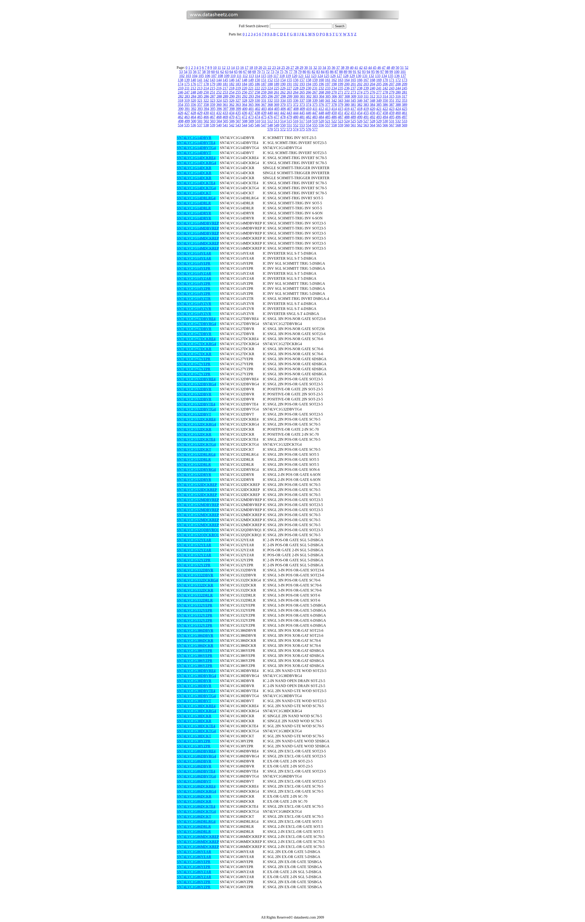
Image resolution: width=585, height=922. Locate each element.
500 (193, 121)
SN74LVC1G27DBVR (194, 329)
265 (302, 92)
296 (270, 96)
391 (187, 109)
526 (359, 121)
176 (193, 84)
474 (257, 117)
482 (308, 117)
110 (233, 76)
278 (385, 92)
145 (225, 80)
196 (321, 84)
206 (385, 84)
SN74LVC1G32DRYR (194, 475)
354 (180, 105)
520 (321, 121)
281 (404, 92)
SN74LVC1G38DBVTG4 (196, 696)
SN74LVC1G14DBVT (194, 153)
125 (326, 76)
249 (199, 92)
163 (340, 80)
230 (308, 88)
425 (404, 109)
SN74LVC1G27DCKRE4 (196, 339)
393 (200, 109)
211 (187, 88)
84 (322, 72)
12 (224, 67)
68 (249, 72)
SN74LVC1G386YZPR (194, 661)
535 (187, 125)
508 (244, 121)
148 (244, 80)
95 (373, 72)
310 (360, 96)
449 (327, 113)
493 (379, 117)
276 (372, 92)
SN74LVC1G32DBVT (194, 414)
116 (269, 76)
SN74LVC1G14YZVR (194, 304)
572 (283, 129)
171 (391, 80)
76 (286, 72)
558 (334, 125)
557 (327, 125)
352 (398, 100)
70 (259, 72)
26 (288, 67)
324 (219, 100)
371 (289, 105)
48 (388, 67)
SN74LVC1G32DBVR (194, 389)
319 (187, 100)
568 (398, 125)
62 (222, 72)
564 (372, 125)
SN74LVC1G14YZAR (194, 273)
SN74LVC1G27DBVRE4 (196, 319)
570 (270, 129)
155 (289, 80)
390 (180, 109)
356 (193, 105)
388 (398, 105)
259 (263, 92)
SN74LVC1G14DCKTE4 (196, 183)
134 (384, 76)
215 (212, 88)
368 (270, 105)
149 (251, 80)
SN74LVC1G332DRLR (195, 595)
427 (187, 113)
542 (231, 125)
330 (257, 100)
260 (270, 92)
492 (372, 117)
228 (295, 88)
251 (212, 92)
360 (219, 105)
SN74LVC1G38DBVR (194, 681)
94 (368, 72)
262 (283, 92)
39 (347, 67)
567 (391, 125)
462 (180, 117)
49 (393, 67)
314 (385, 96)
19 (256, 67)
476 (270, 117)
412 (321, 109)
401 (251, 109)
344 (347, 100)
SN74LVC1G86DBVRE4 (196, 751)
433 (225, 113)
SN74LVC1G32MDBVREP (198, 500)
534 (180, 125)
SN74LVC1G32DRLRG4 (196, 454)
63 (227, 72)
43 (365, 67)
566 (385, 125)
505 (225, 121)
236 (347, 88)
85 (327, 72)
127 (339, 76)
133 (377, 76)
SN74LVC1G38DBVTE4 (196, 691)
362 (231, 105)
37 (338, 67)
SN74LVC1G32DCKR (194, 429)
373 (302, 105)
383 (366, 105)
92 (359, 72)
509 (251, 121)
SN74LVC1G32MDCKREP (198, 515)
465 (199, 117)
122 (307, 76)
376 (321, 105)
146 (231, 80)
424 (398, 109)
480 (295, 117)
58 (204, 72)
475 (263, 117)
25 (283, 67)
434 (231, 113)
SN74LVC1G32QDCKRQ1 (198, 535)
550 (283, 125)
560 (347, 125)
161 (327, 80)
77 (290, 72)
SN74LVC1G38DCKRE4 (196, 706)
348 (372, 100)
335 (289, 100)
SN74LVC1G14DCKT (194, 193)
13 (228, 67)
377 (327, 105)
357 (199, 105)
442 (283, 113)
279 (391, 92)
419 (366, 109)
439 (263, 113)
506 (232, 121)
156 (295, 80)
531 (391, 121)
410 (308, 109)
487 (340, 117)
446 (308, 113)
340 (321, 100)
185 (251, 84)
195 (315, 84)
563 (366, 125)
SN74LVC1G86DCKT (194, 816)
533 (404, 121)
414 (334, 109)
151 (263, 80)
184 (244, 84)
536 (193, 125)
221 (251, 88)
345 (353, 100)
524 (347, 121)
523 (340, 121)
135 (390, 76)
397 (225, 109)
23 (274, 67)
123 (313, 76)
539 (212, 125)
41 (356, 67)
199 (340, 84)
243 (391, 88)
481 (302, 117)
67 (245, 72)
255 (238, 92)
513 (276, 121)
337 (302, 100)
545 (251, 125)
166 (359, 80)
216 (219, 88)
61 (217, 72)
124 (320, 76)
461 (404, 113)
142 (206, 80)
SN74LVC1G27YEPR (193, 359)
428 (193, 113)
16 (242, 67)
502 (206, 121)
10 (215, 67)
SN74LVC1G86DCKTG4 (196, 811)
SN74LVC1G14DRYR (194, 213)
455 (366, 113)
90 (350, 72)
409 (302, 109)
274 (359, 92)
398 (232, 109)
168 (372, 80)
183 (238, 84)
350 (385, 100)
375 (315, 105)
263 (289, 92)
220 (244, 88)
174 (180, 84)
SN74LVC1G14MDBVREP (198, 223)
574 (295, 129)
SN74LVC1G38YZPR (193, 741)
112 (245, 76)
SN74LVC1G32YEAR (194, 540)
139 (187, 80)
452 (347, 113)
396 (219, 109)
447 (315, 113)
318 (180, 100)
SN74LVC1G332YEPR (194, 605)
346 (359, 100)
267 (315, 92)
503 (212, 121)
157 (302, 80)
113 (251, 76)
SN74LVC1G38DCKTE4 (196, 726)
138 (180, 80)
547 (263, 125)
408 (296, 109)
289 (225, 96)
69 (254, 72)
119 (288, 76)
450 (334, 113)
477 (276, 117)
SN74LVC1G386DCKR (195, 640)
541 (225, 125)
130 (358, 76)
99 (391, 72)
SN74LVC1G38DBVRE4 (196, 671)
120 (294, 76)
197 (327, 84)
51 (402, 67)
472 (244, 117)
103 (188, 76)
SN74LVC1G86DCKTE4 (196, 806)
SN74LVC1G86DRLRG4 (196, 821)
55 (190, 72)
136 (397, 76)
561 (353, 125)
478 (283, 117)
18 (251, 67)
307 (340, 96)
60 (213, 72)
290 (232, 96)
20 (260, 67)
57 (199, 72)
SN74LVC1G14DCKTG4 (196, 188)
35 (329, 67)
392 (193, 109)
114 (257, 76)
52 (406, 67)
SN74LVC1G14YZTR (194, 299)
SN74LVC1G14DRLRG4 (196, 198)
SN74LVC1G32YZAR (194, 550)
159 (315, 80)
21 (265, 67)
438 (257, 113)
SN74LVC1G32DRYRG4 (196, 470)
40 (352, 67)
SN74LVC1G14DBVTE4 (196, 143)
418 (359, 109)
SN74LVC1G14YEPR (193, 263)
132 (371, 76)
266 (308, 92)
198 (334, 84)
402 (257, 109)
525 (353, 121)
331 (263, 100)
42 (361, 67)
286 (206, 96)
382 (359, 105)
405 (276, 109)
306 (334, 96)
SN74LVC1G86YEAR (194, 852)
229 (302, 88)
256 (244, 92)
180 (219, 84)
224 (270, 88)
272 (347, 92)
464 (193, 117)
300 (296, 96)
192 (295, 84)
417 (353, 109)
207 (391, 84)
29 (301, 67)
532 (398, 121)
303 (315, 96)
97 (382, 72)
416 (347, 109)
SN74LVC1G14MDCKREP (198, 238)
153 (276, 80)
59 (208, 72)
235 (340, 88)
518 (308, 121)
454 (359, 113)
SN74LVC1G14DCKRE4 (196, 158)
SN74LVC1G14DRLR (194, 203)
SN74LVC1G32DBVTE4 (196, 404)
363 (238, 105)
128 (345, 76)
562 (359, 125)
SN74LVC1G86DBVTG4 (196, 776)
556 (321, 125)
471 (238, 117)
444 (295, 113)
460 (398, 113)
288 (219, 96)
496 (398, 117)
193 (302, 84)
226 (283, 88)
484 (321, 117)
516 (295, 121)
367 (263, 105)
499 (187, 121)
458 (385, 113)
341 (327, 100)
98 (386, 72)
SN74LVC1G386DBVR (195, 630)
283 (187, 96)
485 (327, 117)
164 (347, 80)
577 (315, 129)
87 (336, 72)
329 (251, 100)
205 (379, 84)
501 (200, 121)
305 (328, 96)
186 (257, 84)
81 (309, 72)
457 (379, 113)
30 (306, 67)
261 (276, 92)
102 (182, 76)
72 (268, 72)
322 (206, 100)
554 (308, 125)
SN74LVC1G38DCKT (194, 736)
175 (187, 84)
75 (281, 72)
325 (225, 100)
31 (310, 67)
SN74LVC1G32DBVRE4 (196, 379)
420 (372, 109)
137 (403, 76)
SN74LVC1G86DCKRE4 (196, 786)
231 (315, 88)
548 (270, 125)
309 (353, 96)
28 (297, 67)
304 (321, 96)
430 (206, 113)
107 (214, 76)
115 (263, 76)
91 (354, 72)
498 (180, 121)
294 (257, 96)
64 (231, 72)
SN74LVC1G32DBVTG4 (196, 409)
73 (272, 72)
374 (308, 105)
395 (212, 109)
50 (397, 67)
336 (295, 100)
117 (276, 76)
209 (404, 84)
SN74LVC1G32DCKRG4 (196, 424)
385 (379, 105)
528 (372, 121)
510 (257, 121)
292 (244, 96)
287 (212, 96)
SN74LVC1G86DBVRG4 (196, 756)
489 (353, 117)
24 (278, 67)
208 (398, 84)
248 (193, 92)
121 (301, 76)
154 (283, 80)
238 (359, 88)
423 (391, 109)
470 (231, 117)
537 (199, 125)
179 (212, 84)
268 (321, 92)
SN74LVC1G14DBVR (194, 138)
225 (276, 88)
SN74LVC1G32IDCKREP (197, 485)
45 (374, 67)
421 (379, 109)
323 (212, 100)
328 (244, 100)
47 (384, 67)
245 (404, 88)
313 (379, 96)
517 (302, 121)
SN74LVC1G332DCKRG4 (197, 580)
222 (257, 88)
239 (366, 88)
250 (206, 92)
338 (308, 100)
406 (283, 109)
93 (364, 72)
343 (340, 100)
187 (263, 84)
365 (251, 105)
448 (321, 113)
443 (289, 113)
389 (404, 105)
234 (334, 88)
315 (391, 96)
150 (257, 80)
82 (313, 72)
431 (212, 113)
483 (315, 117)
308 (347, 96)
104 (194, 76)
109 (226, 76)
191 (289, 84)
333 (276, 100)
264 (295, 92)
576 (308, 129)
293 (251, 96)
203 (366, 84)
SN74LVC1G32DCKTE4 (196, 439)
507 (238, 121)
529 (379, 121)
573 (289, 129)
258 (257, 92)
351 (391, 100)
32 (315, 67)
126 (333, 76)
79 (300, 72)
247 (187, 92)
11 (219, 67)
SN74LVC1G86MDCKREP (198, 837)
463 (187, 117)
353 (404, 100)
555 (315, 125)
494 (385, 117)
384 (372, 105)
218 (231, 88)
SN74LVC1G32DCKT (194, 449)
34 (324, 67)
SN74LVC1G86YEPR (193, 862)
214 (206, 88)
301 (302, 96)
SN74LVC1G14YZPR (193, 283)
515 (289, 121)
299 (289, 96)
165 (353, 80)
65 (236, 72)
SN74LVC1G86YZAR (194, 872)
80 (304, 72)
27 (292, 67)
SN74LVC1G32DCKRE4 (196, 419)
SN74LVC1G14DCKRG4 (196, 163)
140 (193, 80)
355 (187, 105)
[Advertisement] (292, 51)
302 (308, 96)
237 (353, 88)
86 (332, 72)
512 (270, 121)
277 (379, 92)
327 (238, 100)
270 (334, 92)
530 (385, 121)
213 (199, 88)
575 (302, 129)
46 (379, 67)
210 (180, 88)
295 (264, 96)
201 (353, 84)
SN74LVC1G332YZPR (194, 615)
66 (240, 72)
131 (365, 76)
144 (219, 80)
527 (366, 121)
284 (193, 96)
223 (263, 88)
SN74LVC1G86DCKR (194, 796)
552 (295, 125)
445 (302, 113)
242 (385, 88)
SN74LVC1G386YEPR (194, 651)
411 (315, 109)
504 (219, 121)
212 (193, 88)
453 (353, 113)
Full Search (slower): (254, 26)
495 (391, 117)
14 (233, 67)
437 (251, 113)
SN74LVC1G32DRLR (194, 459)
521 (327, 121)
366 (257, 105)
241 (379, 88)
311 (366, 96)
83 (318, 72)
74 (277, 72)
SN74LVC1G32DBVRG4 (196, 384)
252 (219, 92)
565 (379, 125)
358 (206, 105)
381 (353, 105)
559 (340, 125)
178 (206, 84)
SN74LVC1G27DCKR (194, 349)
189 (276, 84)
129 (352, 76)
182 (231, 84)
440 (270, 113)
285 (200, 96)
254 (231, 92)
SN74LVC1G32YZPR (193, 560)
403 (264, 109)
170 (385, 80)
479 (289, 117)
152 (270, 80)
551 (289, 125)
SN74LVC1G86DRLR (194, 827)
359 (212, 105)
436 (244, 113)
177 (199, 84)
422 (385, 109)
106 (207, 76)
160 (321, 80)
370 (283, 105)
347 (366, 100)
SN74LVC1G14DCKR (194, 168)
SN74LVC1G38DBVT (194, 701)
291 (238, 96)
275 (366, 92)
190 (283, 84)
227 (289, 88)
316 (398, 96)
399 (238, 109)
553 (302, 125)
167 (366, 80)
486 (334, 117)
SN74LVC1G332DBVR (195, 570)
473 (251, 117)
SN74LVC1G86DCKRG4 (196, 791)
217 (225, 88)
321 (199, 100)
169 (379, 80)
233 (327, 88)
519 (315, 121)
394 (206, 109)
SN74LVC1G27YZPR (193, 369)
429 (199, 113)
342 (334, 100)
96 (377, 72)
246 (180, 92)
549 (276, 125)
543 (238, 125)
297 (276, 96)
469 (225, 117)
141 (199, 80)
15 (237, 67)
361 (225, 105)
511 (263, 121)
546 (257, 125)
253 (225, 92)
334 (283, 100)
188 (270, 84)
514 (283, 121)
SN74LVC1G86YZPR (193, 882)
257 (251, 92)
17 (246, 67)
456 (372, 113)
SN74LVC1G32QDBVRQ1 (198, 530)
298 (283, 96)
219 (238, 88)
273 (353, 92)
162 (334, 80)
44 (370, 67)
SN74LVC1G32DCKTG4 (196, 444)
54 (185, 72)
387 (391, 105)
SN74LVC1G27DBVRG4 (196, 324)
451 (340, 113)
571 (276, 129)
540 (219, 125)
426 (180, 113)
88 (341, 72)
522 (334, 121)
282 (180, 96)
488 (347, 117)
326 (231, 100)
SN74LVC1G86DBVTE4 (196, 771)
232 (321, 88)
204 (372, 84)
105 (201, 76)
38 (342, 67)
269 (327, 92)
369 (276, 105)
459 (391, 113)
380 (347, 105)
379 (340, 105)
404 (270, 109)
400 (244, 109)
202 (359, 84)
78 (295, 72)
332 (270, 100)
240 (372, 88)
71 (263, 72)
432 (219, 113)
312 (372, 96)
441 (276, 113)
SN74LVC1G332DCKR (195, 585)
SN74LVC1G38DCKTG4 (196, 731)
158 (308, 80)
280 (398, 92)
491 (366, 117)
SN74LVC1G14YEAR (194, 253)
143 (212, 80)
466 (206, 117)
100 (396, 72)
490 (359, 117)
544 (244, 125)
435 (238, 113)
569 (404, 125)
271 (340, 92)
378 (334, 105)
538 (206, 125)
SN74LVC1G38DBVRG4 (196, 676)
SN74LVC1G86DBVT (194, 781)
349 (379, 100)
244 (398, 88)
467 (212, 117)
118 (282, 76)
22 (269, 67)
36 (333, 67)
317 (404, 96)
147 (238, 80)
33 (320, 67)
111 (239, 76)
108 (220, 76)
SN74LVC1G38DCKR (194, 716)
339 (315, 100)
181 (225, 84)
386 (385, 105)
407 (289, 109)
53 (181, 72)
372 (295, 105)
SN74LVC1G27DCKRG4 (196, 344)
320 (193, 100)
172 (398, 80)
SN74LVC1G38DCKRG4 (196, 711)
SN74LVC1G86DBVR (194, 761)
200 (347, 84)
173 (404, 80)
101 (403, 72)
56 (195, 72)
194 (308, 84)
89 (345, 72)
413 (327, 109)
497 (404, 117)
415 (340, 109)
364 (244, 105)
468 (219, 117)
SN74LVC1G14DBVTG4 (196, 148)
